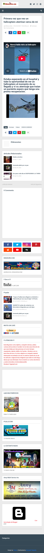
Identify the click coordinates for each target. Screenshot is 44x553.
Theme (15, 550)
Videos (18, 127)
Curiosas (34, 26)
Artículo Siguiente (36, 184)
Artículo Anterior (7, 184)
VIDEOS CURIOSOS (26, 127)
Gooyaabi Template (31, 550)
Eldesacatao (8, 26)
